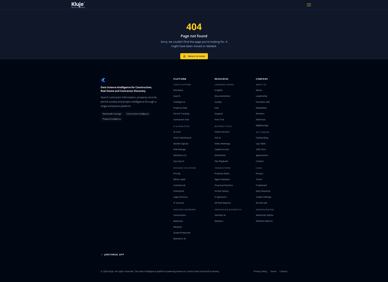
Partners (260, 113)
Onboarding (262, 137)
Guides (218, 101)
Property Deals (222, 173)
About (259, 90)
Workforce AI (179, 155)
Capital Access (222, 149)
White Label (179, 179)
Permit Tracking (181, 113)
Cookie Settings (263, 196)
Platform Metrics (264, 221)
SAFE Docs (261, 149)
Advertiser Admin (265, 215)
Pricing (176, 173)
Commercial (179, 185)
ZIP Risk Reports (223, 202)
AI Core (177, 131)
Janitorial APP (114, 254)
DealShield (220, 155)
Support (219, 113)
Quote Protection (182, 232)
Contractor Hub (181, 119)
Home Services (222, 131)
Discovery (178, 90)
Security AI (178, 161)
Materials (178, 221)
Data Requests (263, 191)
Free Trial (219, 119)
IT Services (178, 202)
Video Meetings (222, 143)
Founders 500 (263, 101)
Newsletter (261, 107)
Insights (219, 90)
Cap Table (261, 143)
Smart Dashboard (182, 137)
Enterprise (178, 191)
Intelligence (179, 101)
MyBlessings (262, 125)
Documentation (222, 96)
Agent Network (222, 179)
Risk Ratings (179, 149)
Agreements (262, 155)
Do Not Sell (261, 202)
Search (176, 96)
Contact (260, 161)
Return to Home (196, 56)
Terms (259, 179)
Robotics (219, 221)
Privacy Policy (260, 271)
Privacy (259, 173)
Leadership (261, 96)
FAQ (217, 107)
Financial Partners (224, 185)
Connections (179, 215)
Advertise (260, 119)
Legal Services (180, 196)
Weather (177, 226)
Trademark (261, 185)
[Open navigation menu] (309, 5)
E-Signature (220, 196)
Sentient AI (220, 215)
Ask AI (218, 137)
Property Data (180, 107)
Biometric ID (179, 238)
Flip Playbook (221, 161)
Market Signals (180, 143)
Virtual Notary (222, 191)
